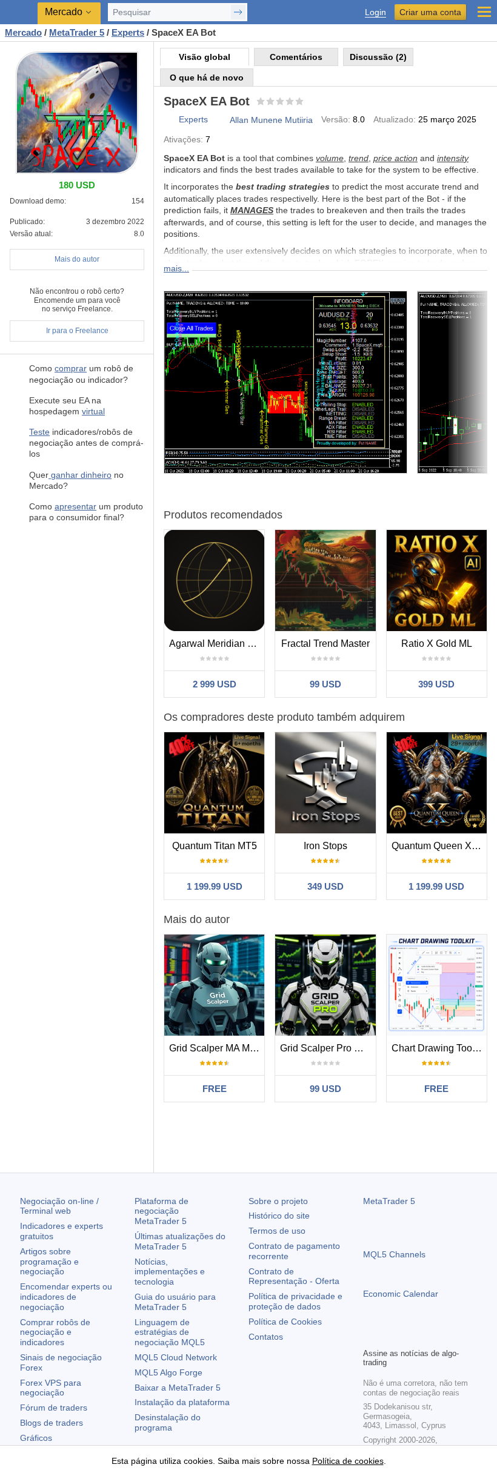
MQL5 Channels (394, 1254)
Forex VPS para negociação (50, 1388)
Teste (39, 432)
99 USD (325, 684)
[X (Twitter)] (409, 1336)
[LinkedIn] (448, 1336)
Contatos (265, 1337)
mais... (176, 268)
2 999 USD (214, 684)
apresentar (75, 506)
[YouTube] (428, 1336)
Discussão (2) (378, 57)
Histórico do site (279, 1215)
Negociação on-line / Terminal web (59, 1206)
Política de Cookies (285, 1321)
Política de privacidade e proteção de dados (295, 1301)
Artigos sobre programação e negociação (49, 1261)
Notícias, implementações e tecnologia (170, 1272)
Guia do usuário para (175, 1302)
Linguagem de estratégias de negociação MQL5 (170, 1332)
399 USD (436, 684)
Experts (193, 119)
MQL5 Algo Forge (168, 1372)
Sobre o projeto (278, 1201)
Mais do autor (77, 259)
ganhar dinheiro (80, 475)
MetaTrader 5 (389, 1201)
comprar (71, 368)
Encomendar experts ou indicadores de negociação (66, 1297)
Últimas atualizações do (180, 1241)
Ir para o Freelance (77, 330)
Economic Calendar (400, 1294)
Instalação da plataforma (182, 1402)
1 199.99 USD (214, 886)
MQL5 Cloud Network (176, 1357)
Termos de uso (276, 1231)
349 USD (325, 886)
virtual (93, 411)
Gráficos (36, 1438)
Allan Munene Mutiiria (271, 120)
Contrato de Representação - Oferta (293, 1276)
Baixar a (178, 1387)
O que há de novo (207, 77)
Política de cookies (348, 1461)
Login (375, 12)
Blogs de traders (51, 1423)
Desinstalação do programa (168, 1422)
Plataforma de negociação (161, 1211)
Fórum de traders (53, 1407)
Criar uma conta (430, 12)
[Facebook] (370, 1336)
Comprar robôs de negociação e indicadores (55, 1332)
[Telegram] (389, 1336)
